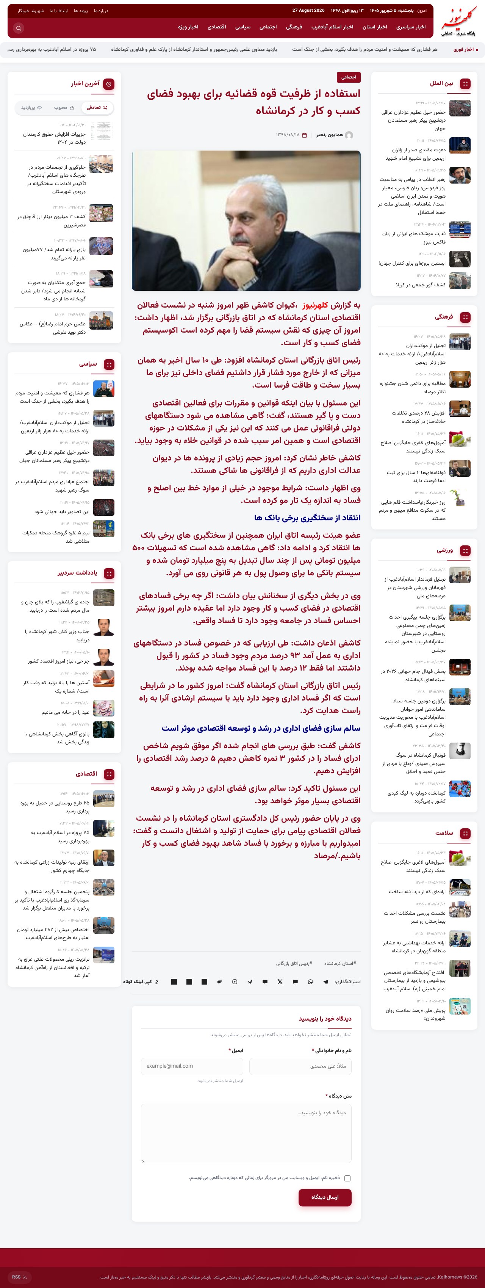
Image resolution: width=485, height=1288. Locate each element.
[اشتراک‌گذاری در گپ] (219, 982)
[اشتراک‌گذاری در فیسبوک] (189, 982)
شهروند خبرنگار (30, 11)
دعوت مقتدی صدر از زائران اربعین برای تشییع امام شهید (416, 154)
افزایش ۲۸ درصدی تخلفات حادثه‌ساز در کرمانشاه (419, 417)
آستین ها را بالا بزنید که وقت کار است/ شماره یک (56, 687)
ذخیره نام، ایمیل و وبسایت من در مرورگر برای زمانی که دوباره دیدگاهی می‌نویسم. (264, 1178)
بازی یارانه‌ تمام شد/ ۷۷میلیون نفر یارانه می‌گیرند (54, 254)
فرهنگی (294, 27)
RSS (16, 1277)
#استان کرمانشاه (340, 964)
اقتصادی (217, 27)
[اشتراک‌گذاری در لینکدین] (204, 982)
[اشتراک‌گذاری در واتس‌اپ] (310, 982)
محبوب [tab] (60, 107)
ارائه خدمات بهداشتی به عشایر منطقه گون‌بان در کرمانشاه (414, 947)
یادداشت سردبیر (77, 573)
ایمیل (235, 1051)
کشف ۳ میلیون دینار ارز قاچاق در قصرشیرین (51, 221)
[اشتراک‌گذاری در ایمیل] (174, 982)
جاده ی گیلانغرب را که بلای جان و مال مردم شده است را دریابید (55, 606)
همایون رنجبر (329, 135)
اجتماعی (268, 27)
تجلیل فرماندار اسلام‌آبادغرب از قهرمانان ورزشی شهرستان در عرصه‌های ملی (415, 587)
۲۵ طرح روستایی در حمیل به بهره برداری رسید (54, 807)
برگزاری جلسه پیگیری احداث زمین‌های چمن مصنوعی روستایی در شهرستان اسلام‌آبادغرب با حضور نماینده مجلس (415, 633)
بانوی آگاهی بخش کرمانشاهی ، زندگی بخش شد (57, 738)
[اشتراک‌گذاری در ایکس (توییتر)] (280, 982)
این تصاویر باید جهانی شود (61, 512)
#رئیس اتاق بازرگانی (294, 964)
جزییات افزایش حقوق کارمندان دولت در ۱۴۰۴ (54, 138)
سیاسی (242, 27)
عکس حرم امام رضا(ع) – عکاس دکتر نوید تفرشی (53, 328)
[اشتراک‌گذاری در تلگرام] (325, 982)
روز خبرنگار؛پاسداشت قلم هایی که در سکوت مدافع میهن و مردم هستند (412, 510)
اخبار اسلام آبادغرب (332, 27)
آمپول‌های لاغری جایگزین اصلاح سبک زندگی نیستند (413, 447)
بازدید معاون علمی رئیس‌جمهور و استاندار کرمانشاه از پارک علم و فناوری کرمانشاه (221, 49)
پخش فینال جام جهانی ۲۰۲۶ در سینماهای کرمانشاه (413, 676)
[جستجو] (18, 28)
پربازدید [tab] (28, 107)
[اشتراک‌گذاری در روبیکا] (234, 982)
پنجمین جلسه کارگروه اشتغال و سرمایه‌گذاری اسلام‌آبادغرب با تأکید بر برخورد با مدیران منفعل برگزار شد (52, 900)
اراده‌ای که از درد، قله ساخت (417, 892)
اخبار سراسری (411, 27)
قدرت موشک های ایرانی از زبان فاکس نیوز (414, 238)
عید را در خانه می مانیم (65, 712)
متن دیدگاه (338, 1096)
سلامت (444, 833)
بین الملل (441, 83)
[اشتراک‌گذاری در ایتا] (295, 982)
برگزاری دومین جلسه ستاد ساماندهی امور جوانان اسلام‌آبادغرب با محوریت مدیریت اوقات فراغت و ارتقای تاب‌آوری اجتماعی (412, 717)
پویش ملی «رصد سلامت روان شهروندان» (416, 1015)
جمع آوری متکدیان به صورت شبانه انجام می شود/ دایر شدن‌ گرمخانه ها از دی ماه (53, 291)
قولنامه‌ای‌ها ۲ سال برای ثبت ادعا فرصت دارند (416, 477)
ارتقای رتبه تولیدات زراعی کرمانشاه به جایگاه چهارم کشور (51, 866)
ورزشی (445, 550)
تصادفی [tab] (94, 107)
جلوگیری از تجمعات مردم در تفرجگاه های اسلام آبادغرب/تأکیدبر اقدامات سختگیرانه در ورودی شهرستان (56, 179)
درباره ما (101, 11)
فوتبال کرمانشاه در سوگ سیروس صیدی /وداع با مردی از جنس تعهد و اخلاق (414, 763)
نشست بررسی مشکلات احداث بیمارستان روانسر (415, 917)
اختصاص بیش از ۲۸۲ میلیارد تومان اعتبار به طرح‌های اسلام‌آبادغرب (53, 934)
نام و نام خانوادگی (332, 1051)
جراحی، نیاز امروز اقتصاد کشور (58, 661)
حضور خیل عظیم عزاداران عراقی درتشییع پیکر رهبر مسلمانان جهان (414, 120)
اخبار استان (375, 27)
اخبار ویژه (188, 27)
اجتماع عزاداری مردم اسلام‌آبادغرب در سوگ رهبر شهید (52, 486)
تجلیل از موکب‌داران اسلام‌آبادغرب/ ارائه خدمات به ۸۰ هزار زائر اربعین (412, 354)
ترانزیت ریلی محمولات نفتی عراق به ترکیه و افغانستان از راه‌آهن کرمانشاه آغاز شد (52, 967)
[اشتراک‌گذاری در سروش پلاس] (250, 982)
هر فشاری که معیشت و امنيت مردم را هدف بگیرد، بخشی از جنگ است (392, 49)
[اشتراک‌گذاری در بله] (265, 982)
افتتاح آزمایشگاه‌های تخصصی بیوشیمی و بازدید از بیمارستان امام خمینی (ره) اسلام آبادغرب (414, 981)
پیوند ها (81, 11)
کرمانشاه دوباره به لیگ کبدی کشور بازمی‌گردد (417, 797)
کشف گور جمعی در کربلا (421, 285)
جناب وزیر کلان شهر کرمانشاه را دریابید (57, 636)
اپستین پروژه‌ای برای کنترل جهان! (412, 263)
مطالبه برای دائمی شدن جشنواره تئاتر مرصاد (413, 388)
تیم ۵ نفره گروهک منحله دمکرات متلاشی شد (55, 537)
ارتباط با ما (59, 11)
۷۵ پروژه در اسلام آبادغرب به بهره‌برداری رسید (77, 49)
